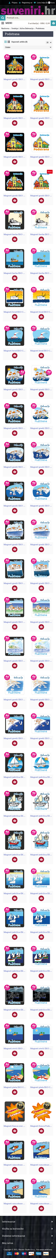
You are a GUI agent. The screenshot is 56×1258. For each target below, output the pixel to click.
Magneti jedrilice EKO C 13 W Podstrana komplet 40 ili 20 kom (41, 893)
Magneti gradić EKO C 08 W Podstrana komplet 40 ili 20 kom (41, 622)
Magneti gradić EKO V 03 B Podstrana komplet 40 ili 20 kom (15, 157)
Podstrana (40, 28)
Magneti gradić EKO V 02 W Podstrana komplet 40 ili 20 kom (41, 118)
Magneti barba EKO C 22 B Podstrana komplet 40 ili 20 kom (15, 273)
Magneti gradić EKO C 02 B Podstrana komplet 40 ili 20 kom (15, 428)
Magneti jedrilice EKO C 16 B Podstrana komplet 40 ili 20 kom (15, 1010)
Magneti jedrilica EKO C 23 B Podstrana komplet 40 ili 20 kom (15, 816)
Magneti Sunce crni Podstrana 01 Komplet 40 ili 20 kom (15, 1126)
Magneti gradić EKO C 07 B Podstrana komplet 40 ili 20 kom (15, 583)
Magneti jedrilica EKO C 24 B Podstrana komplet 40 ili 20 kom (15, 855)
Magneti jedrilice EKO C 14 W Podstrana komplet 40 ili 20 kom (41, 932)
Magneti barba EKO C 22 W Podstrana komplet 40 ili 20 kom (41, 273)
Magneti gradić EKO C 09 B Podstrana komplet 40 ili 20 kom (15, 661)
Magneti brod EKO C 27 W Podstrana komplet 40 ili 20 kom (41, 312)
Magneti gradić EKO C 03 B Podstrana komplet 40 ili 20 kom (15, 467)
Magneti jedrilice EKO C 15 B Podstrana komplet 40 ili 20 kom (15, 971)
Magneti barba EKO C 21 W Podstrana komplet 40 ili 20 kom (41, 234)
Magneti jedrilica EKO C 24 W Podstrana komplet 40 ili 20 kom (41, 855)
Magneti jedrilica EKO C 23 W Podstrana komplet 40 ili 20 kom (41, 816)
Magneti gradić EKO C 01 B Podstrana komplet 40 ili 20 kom (15, 389)
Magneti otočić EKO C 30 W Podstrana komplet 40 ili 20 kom (41, 1048)
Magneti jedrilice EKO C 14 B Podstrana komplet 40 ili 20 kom (15, 932)
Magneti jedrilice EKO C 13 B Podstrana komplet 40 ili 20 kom (15, 893)
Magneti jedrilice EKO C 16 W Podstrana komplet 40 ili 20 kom (41, 1010)
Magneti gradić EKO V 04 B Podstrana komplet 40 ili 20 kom (15, 196)
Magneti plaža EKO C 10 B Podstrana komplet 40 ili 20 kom (15, 1087)
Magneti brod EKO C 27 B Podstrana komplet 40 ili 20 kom (15, 312)
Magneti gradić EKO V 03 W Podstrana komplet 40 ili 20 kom (41, 157)
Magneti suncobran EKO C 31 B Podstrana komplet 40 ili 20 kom (15, 1203)
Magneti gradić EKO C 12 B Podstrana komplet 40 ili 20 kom (15, 738)
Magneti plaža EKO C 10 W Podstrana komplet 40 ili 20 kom (41, 1087)
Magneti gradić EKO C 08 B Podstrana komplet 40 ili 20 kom (15, 622)
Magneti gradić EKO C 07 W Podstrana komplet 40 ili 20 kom (41, 583)
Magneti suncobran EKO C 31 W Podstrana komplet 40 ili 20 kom (41, 1203)
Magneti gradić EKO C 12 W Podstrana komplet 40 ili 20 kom (41, 738)
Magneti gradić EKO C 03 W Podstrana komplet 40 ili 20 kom (41, 467)
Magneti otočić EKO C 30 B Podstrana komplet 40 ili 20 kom (15, 1048)
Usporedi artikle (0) (19, 42)
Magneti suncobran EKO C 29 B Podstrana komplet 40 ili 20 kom (15, 1165)
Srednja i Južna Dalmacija (22, 28)
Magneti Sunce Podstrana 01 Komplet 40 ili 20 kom (41, 1126)
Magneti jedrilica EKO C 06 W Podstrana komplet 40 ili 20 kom (41, 777)
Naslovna (5, 28)
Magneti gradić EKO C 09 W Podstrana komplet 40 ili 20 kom (41, 661)
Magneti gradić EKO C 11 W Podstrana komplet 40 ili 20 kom (41, 699)
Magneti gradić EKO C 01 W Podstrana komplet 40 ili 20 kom (41, 389)
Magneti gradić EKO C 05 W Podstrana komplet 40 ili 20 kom (41, 544)
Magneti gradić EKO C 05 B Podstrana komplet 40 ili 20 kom (15, 544)
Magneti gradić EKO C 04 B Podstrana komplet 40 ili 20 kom (15, 506)
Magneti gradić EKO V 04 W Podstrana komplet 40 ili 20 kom (41, 196)
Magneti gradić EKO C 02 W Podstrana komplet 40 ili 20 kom (41, 428)
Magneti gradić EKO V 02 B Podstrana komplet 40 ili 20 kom (15, 118)
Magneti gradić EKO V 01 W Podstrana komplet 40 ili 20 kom (41, 79)
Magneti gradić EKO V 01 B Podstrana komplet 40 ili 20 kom (15, 79)
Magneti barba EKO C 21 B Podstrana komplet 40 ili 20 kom (15, 234)
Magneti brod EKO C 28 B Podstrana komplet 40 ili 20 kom (15, 351)
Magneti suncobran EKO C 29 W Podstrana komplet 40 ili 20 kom (41, 1165)
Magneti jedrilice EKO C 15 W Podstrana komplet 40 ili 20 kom (41, 971)
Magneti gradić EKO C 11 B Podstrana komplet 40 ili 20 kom (15, 699)
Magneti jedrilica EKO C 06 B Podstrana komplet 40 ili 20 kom (15, 777)
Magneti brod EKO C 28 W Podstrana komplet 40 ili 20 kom (41, 351)
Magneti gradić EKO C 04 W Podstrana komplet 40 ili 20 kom (41, 506)
